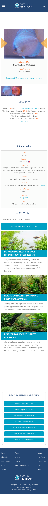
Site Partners (42, 457)
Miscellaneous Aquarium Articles (24, 427)
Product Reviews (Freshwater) (24, 433)
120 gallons (24, 198)
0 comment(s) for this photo (17, 78)
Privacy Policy (31, 490)
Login (39, 469)
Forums (40, 453)
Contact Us (42, 461)
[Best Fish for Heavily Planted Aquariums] (24, 322)
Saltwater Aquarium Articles (24, 421)
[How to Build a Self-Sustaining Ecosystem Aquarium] (24, 284)
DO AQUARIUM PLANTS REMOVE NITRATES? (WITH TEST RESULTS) (19, 253)
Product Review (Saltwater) (24, 440)
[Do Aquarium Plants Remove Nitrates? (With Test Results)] (24, 240)
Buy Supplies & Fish (22, 465)
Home (3, 453)
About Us (4, 457)
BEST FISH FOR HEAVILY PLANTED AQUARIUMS (20, 336)
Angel (43, 185)
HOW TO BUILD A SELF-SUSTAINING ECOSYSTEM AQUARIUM (21, 297)
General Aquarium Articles (24, 409)
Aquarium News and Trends (24, 403)
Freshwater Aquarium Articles (24, 415)
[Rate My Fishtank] (24, 7)
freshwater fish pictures (29, 108)
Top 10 (3, 465)
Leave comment (35, 78)
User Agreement (18, 490)
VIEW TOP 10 (24, 121)
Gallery (3, 469)
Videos (17, 461)
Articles (18, 457)
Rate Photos (5, 461)
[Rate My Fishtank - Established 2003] (24, 477)
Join (39, 465)
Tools (17, 453)
